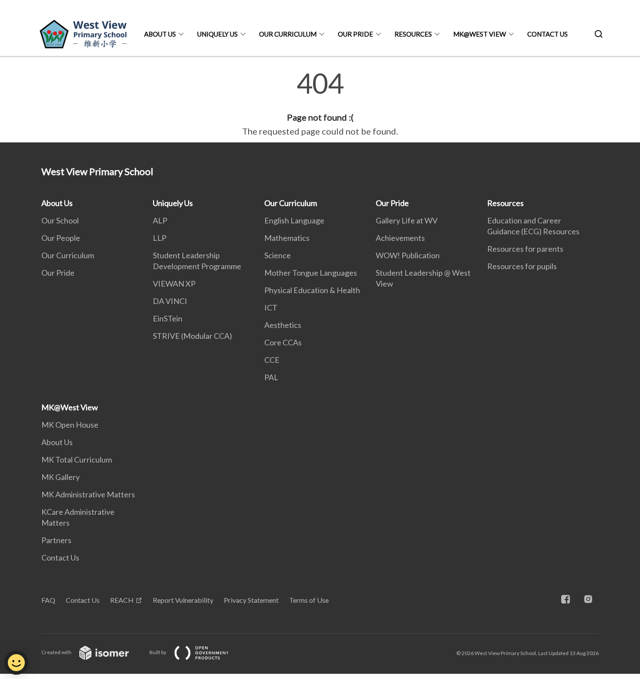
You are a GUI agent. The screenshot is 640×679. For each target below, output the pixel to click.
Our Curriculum (288, 34)
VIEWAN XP (174, 283)
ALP (160, 220)
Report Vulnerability (183, 600)
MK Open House (69, 424)
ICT (270, 307)
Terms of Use (309, 600)
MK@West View (479, 34)
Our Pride (355, 34)
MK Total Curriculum (76, 459)
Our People (60, 238)
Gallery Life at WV (407, 220)
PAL (271, 377)
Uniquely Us (217, 34)
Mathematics (287, 238)
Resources (413, 34)
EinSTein (167, 318)
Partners (56, 540)
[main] (320, 103)
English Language (294, 220)
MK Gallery (60, 477)
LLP (159, 238)
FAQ (48, 600)
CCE (272, 360)
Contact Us (547, 34)
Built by (158, 652)
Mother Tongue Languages (310, 272)
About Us (160, 34)
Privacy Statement (251, 600)
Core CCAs (283, 342)
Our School (60, 220)
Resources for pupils (522, 266)
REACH (122, 600)
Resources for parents (525, 248)
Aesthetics (282, 325)
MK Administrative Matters (88, 494)
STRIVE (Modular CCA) (192, 336)
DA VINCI (170, 301)
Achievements (400, 238)
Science (277, 255)
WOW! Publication (408, 255)
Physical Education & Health (312, 290)
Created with (56, 652)
